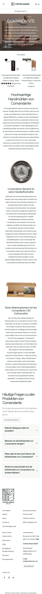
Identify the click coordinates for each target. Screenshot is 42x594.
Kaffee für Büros (29, 518)
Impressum (6, 540)
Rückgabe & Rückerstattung (8, 549)
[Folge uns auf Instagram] (9, 577)
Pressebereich (7, 559)
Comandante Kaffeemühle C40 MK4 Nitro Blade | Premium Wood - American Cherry (31, 79)
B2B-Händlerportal (30, 522)
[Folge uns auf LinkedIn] (13, 577)
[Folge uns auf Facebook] (4, 577)
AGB (4, 544)
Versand (5, 555)
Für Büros (5, 522)
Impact (4, 514)
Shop (4, 518)
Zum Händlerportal (9, 526)
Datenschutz (7, 536)
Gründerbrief (29, 566)
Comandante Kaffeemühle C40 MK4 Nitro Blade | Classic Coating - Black (10, 77)
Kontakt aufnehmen (11, 420)
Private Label (27, 514)
